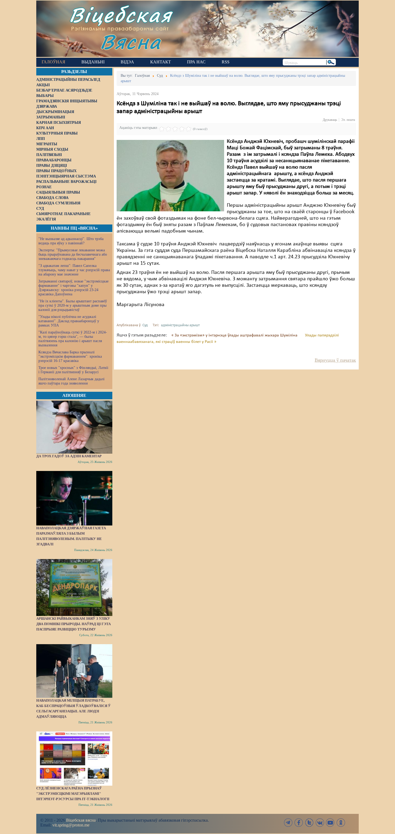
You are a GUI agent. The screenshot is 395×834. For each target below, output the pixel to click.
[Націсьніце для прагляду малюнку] (170, 175)
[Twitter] (309, 822)
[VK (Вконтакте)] (319, 822)
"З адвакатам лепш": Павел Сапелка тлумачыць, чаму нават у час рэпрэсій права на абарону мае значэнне (74, 270)
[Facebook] (298, 822)
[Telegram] (288, 822)
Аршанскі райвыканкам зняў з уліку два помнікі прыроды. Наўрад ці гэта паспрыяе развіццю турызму (73, 624)
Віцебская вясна (81, 820)
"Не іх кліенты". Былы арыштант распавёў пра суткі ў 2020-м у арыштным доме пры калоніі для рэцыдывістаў (72, 305)
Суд (145, 325)
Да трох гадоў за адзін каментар (69, 456)
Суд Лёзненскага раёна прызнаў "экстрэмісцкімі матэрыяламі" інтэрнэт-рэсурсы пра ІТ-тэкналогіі (72, 793)
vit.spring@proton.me (70, 825)
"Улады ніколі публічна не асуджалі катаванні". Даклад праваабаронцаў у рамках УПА (68, 321)
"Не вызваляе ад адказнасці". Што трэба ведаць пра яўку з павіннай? (70, 241)
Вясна (130, 41)
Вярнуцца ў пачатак (335, 360)
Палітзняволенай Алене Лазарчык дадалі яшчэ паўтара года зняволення (71, 381)
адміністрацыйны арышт (180, 325)
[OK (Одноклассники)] (340, 822)
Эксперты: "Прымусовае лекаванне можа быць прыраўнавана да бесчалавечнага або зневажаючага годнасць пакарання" (72, 254)
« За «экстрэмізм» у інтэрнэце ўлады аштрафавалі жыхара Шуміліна (235, 335)
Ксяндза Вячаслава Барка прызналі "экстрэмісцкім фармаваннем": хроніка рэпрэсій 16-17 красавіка (70, 356)
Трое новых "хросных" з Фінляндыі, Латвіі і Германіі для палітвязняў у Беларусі (73, 370)
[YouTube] (330, 822)
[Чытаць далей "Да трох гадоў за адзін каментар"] (74, 427)
